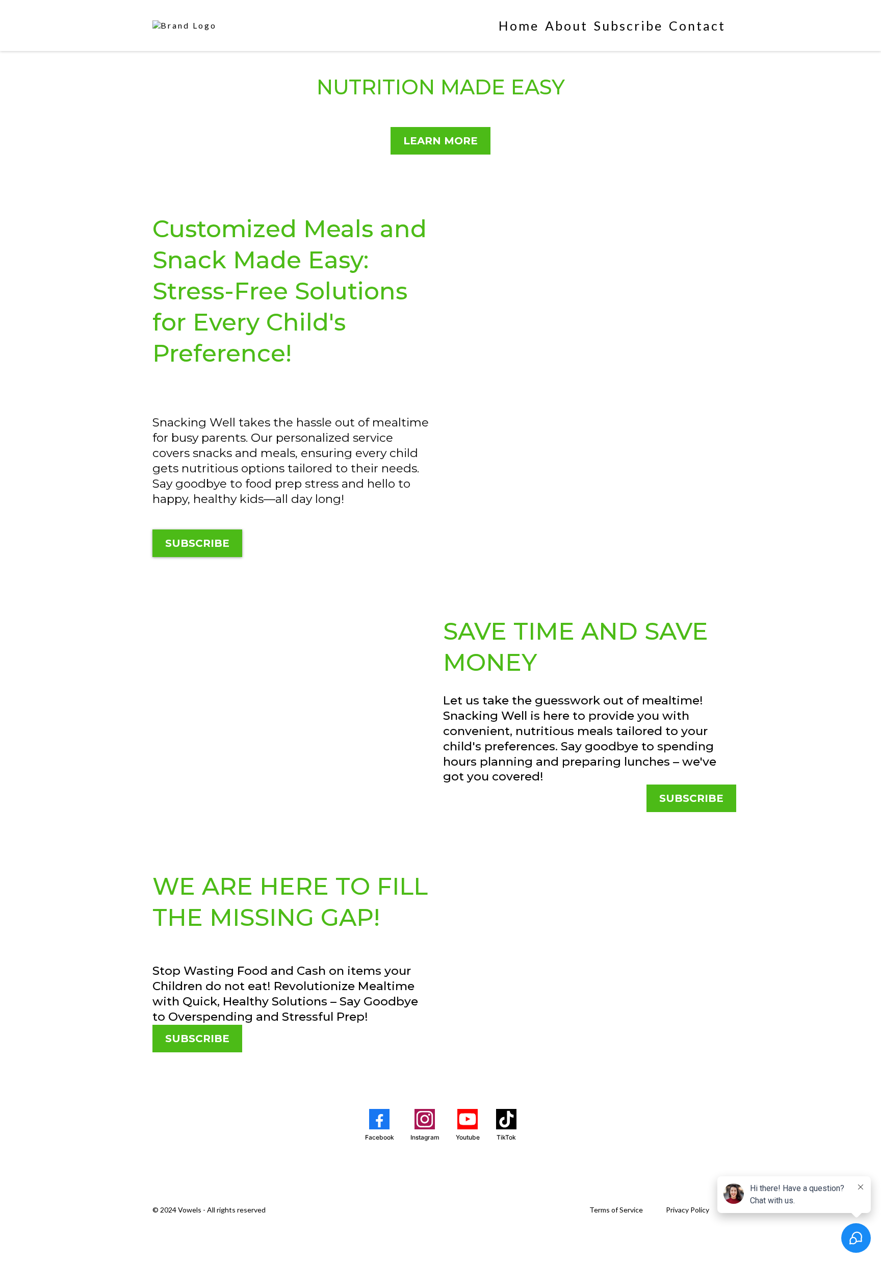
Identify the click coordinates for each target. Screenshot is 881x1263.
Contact (697, 25)
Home (519, 25)
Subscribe (628, 25)
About (566, 25)
